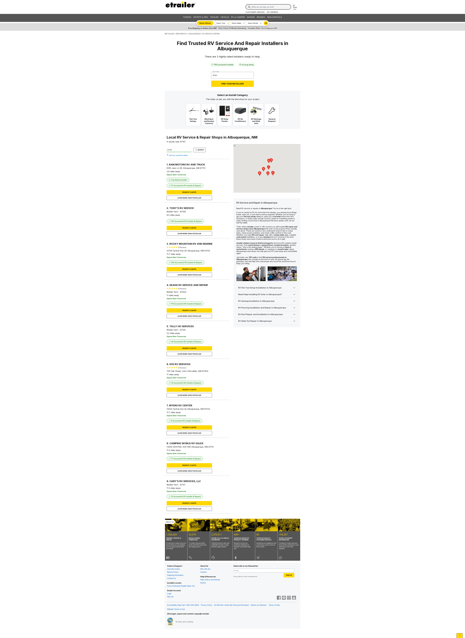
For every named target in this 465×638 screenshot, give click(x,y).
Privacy (235, 576)
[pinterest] (284, 598)
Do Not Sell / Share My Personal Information (231, 605)
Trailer (214, 17)
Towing (187, 17)
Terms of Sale (274, 605)
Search (200, 150)
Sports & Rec (200, 17)
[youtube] (294, 598)
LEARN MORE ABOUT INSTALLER (189, 198)
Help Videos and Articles (210, 580)
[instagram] (289, 598)
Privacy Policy (206, 605)
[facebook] (279, 598)
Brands (261, 17)
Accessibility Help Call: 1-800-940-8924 (183, 605)
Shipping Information (175, 575)
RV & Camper (238, 17)
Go (266, 23)
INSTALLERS (169, 34)
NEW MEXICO (181, 34)
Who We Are (205, 569)
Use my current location (178, 155)
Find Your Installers (232, 84)
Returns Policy (172, 572)
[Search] (249, 7)
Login (169, 594)
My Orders (272, 12)
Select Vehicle (205, 23)
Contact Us (171, 578)
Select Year (220, 23)
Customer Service (255, 12)
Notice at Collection (259, 605)
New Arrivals (274, 17)
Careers (203, 572)
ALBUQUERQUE (194, 34)
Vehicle (225, 17)
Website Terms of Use (176, 609)
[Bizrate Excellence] (170, 621)
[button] (268, 167)
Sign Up (170, 597)
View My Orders (173, 569)
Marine (251, 17)
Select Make (236, 23)
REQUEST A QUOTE (189, 192)
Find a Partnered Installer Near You (181, 586)
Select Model (253, 23)
